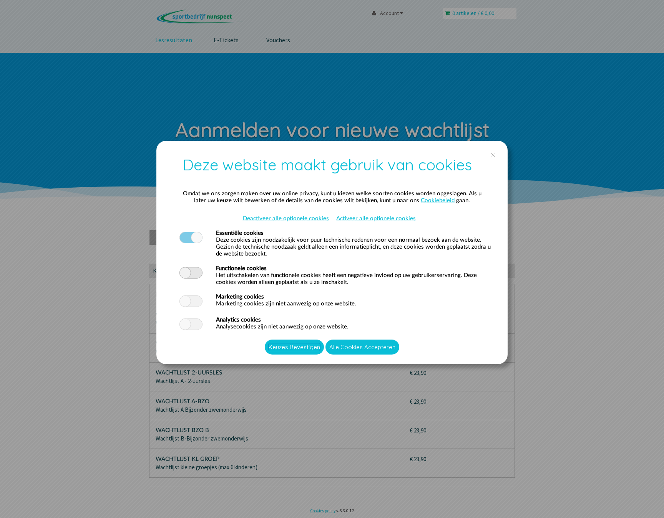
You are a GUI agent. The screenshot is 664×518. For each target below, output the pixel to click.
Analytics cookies (238, 320)
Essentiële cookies (240, 233)
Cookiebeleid (438, 200)
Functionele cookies (241, 268)
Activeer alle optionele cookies (376, 218)
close (493, 155)
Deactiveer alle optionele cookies (286, 218)
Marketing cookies (240, 297)
